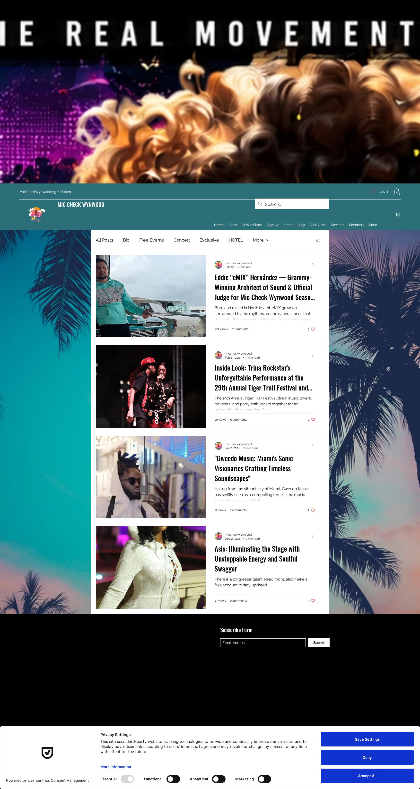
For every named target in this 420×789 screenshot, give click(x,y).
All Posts (104, 240)
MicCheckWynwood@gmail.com (45, 192)
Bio (126, 240)
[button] (397, 191)
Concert (182, 240)
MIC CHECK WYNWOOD (81, 204)
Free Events (151, 240)
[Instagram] (398, 214)
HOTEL (236, 240)
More (258, 240)
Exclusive (209, 240)
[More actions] (314, 265)
